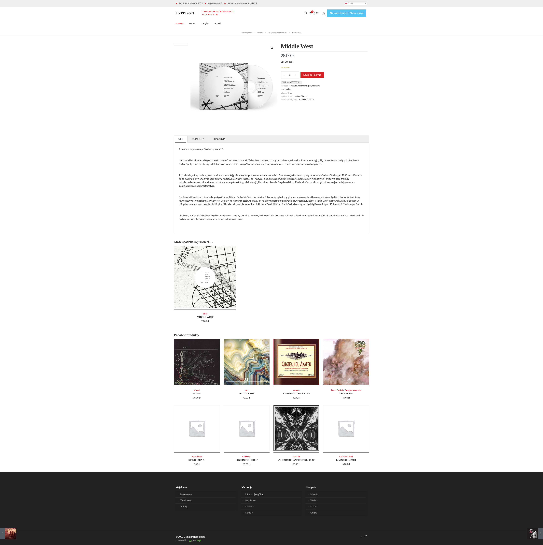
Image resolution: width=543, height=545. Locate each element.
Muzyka (260, 33)
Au (246, 390)
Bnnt (290, 93)
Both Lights (246, 393)
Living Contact (346, 460)
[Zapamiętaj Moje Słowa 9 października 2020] (8, 533)
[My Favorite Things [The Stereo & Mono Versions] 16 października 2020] (535, 533)
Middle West (205, 317)
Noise (288, 89)
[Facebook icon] (361, 537)
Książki (313, 506)
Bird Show (246, 457)
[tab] (181, 139)
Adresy (183, 506)
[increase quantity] (295, 75)
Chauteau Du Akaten (296, 393)
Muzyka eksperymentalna (277, 33)
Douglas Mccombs (353, 390)
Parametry (198, 139)
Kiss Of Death (196, 460)
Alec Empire (197, 457)
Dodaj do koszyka (312, 75)
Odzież (313, 513)
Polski (350, 3)
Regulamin (250, 500)
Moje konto (186, 494)
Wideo (313, 500)
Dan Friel (296, 457)
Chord (197, 390)
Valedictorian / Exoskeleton (296, 460)
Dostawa (249, 506)
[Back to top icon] (366, 535)
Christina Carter (346, 457)
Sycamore (346, 393)
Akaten (296, 390)
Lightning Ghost (247, 460)
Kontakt (249, 513)
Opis (180, 139)
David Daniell (337, 390)
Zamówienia (186, 500)
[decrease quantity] (283, 75)
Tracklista (219, 139)
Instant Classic (301, 96)
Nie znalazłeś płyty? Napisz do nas (346, 13)
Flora (197, 393)
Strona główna (247, 33)
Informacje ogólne (254, 494)
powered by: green (189, 540)
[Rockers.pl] (185, 13)
